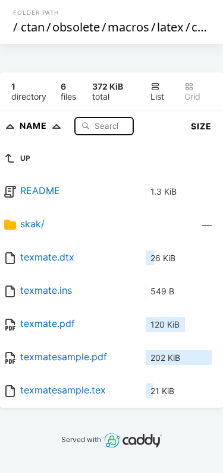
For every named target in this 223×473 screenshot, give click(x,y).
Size (201, 126)
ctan (33, 27)
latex (170, 27)
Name (34, 125)
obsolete (76, 27)
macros (128, 27)
